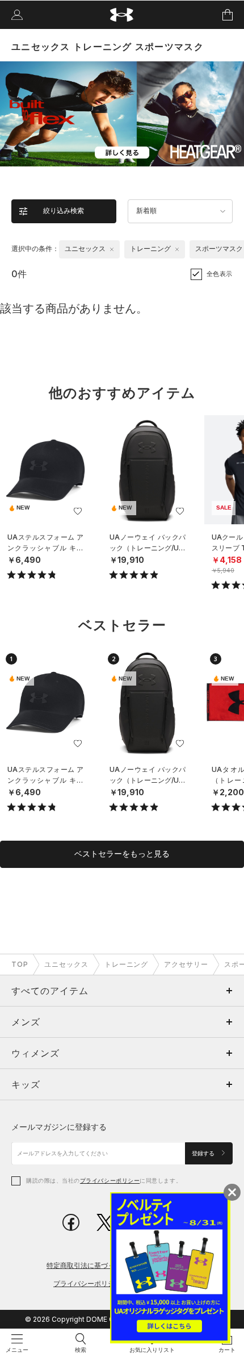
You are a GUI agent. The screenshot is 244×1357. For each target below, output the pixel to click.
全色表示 (220, 274)
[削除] (111, 249)
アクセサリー (186, 964)
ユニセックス (66, 964)
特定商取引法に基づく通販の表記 (98, 1265)
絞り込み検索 (63, 211)
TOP (19, 964)
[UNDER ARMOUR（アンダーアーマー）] (122, 15)
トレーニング (126, 964)
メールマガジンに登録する (59, 1126)
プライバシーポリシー (110, 1180)
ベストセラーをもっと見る (122, 853)
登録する (204, 1153)
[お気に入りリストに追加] (78, 511)
